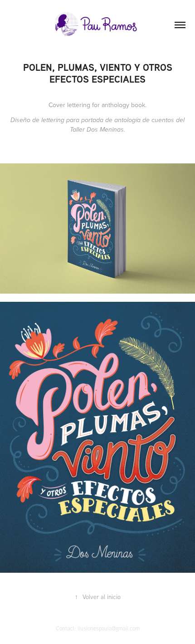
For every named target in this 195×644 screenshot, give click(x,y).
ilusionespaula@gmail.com (109, 628)
